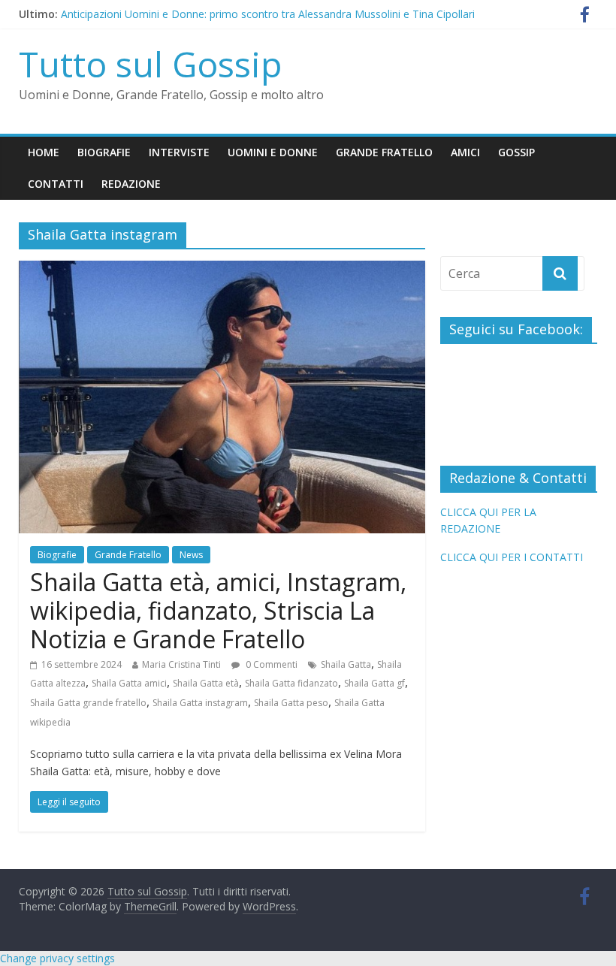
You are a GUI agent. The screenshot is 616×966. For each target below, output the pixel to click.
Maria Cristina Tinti (181, 664)
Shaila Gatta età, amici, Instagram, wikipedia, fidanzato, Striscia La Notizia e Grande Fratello (218, 611)
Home (43, 152)
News (191, 554)
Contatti (55, 184)
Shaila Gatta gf (374, 683)
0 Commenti (270, 664)
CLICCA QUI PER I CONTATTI (511, 557)
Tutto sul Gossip (150, 64)
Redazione (131, 184)
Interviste (179, 152)
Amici (465, 152)
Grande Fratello (384, 152)
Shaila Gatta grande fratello (88, 702)
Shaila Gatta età (206, 683)
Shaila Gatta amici (129, 683)
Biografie (104, 152)
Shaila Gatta (346, 664)
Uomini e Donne (273, 152)
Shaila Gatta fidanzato (291, 683)
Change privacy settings (57, 958)
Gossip (516, 152)
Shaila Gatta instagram (200, 702)
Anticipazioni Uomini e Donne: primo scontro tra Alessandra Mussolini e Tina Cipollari (268, 17)
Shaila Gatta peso (291, 702)
